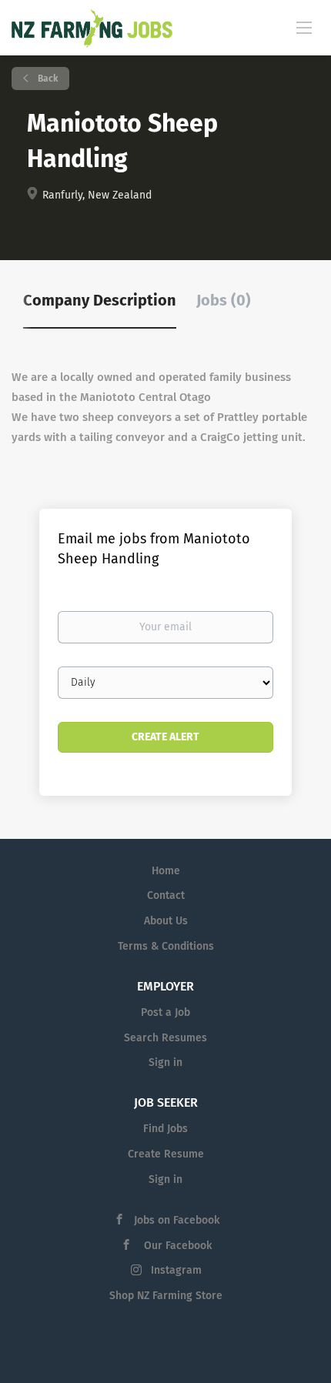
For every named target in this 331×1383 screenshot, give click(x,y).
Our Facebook (176, 1245)
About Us (166, 920)
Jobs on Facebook (176, 1220)
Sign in (165, 1062)
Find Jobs (165, 1128)
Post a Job (165, 1012)
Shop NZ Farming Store (165, 1295)
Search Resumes (165, 1037)
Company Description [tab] (99, 300)
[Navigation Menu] (304, 26)
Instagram (176, 1270)
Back (46, 78)
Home (166, 870)
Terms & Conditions (166, 946)
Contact (166, 895)
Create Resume (166, 1154)
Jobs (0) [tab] (223, 300)
